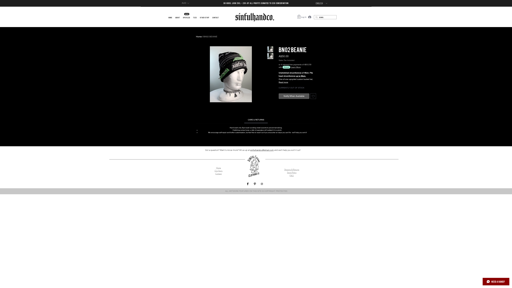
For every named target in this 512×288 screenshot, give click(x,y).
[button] (185, 3)
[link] (256, 120)
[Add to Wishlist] (313, 96)
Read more (283, 82)
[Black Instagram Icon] (262, 184)
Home (199, 36)
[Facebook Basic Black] (247, 184)
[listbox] (185, 3)
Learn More (296, 67)
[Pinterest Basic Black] (254, 184)
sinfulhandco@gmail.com (262, 150)
